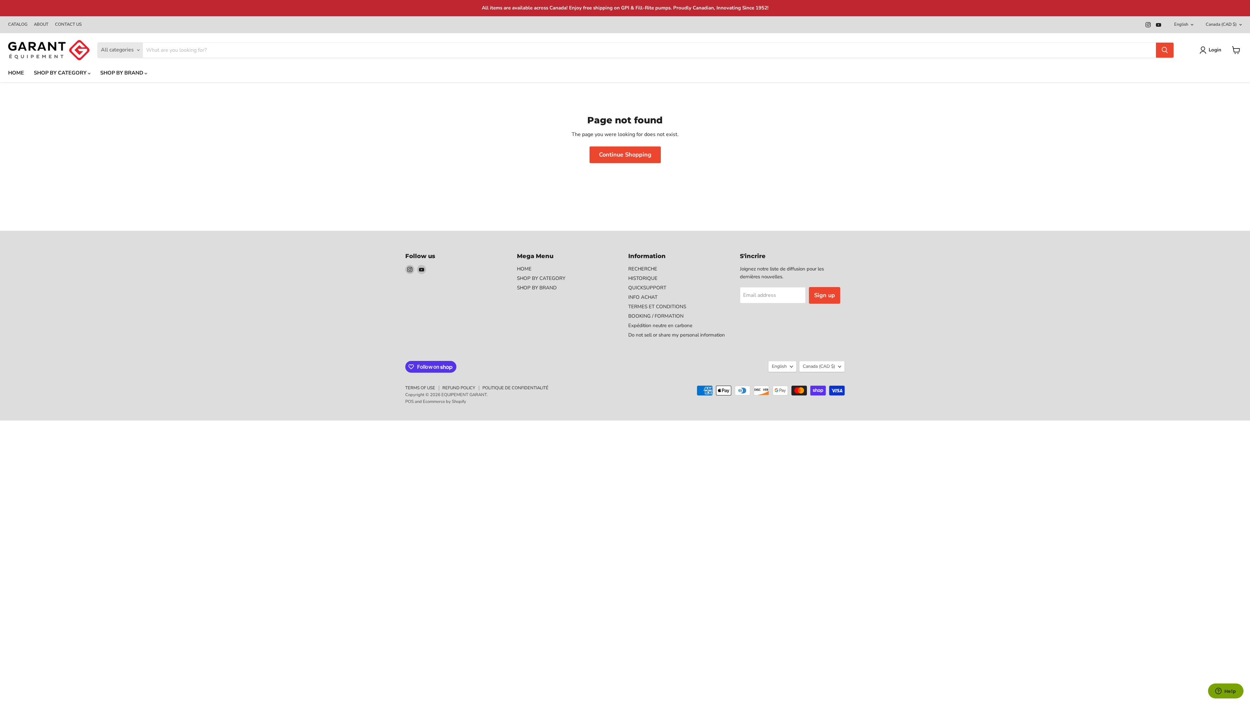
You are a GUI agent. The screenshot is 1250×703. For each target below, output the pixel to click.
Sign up (824, 295)
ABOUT (41, 24)
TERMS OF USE (420, 388)
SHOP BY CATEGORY (61, 72)
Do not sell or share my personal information (676, 335)
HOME (16, 72)
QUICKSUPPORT (647, 287)
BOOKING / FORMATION (656, 316)
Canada (1221, 24)
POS (409, 402)
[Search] (1165, 50)
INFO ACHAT (643, 297)
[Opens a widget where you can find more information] (1225, 691)
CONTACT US (68, 24)
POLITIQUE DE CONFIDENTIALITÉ (515, 388)
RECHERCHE (642, 269)
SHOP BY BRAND (122, 72)
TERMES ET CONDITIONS (657, 306)
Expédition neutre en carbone (660, 325)
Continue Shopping (625, 155)
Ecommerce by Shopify (444, 402)
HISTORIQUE (643, 278)
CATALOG (17, 24)
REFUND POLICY (458, 388)
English (1181, 24)
